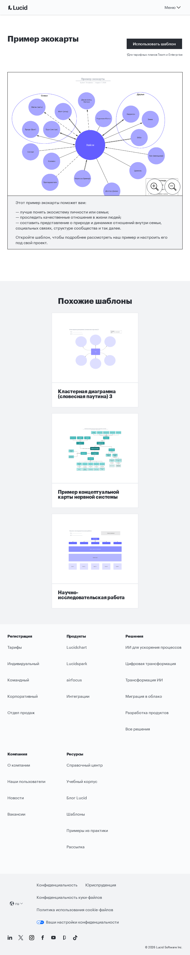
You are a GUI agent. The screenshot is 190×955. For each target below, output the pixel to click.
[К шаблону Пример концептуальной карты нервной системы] (95, 460)
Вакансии (16, 814)
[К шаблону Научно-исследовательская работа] (95, 561)
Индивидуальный (23, 663)
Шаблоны (76, 814)
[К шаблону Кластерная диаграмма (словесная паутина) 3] (95, 360)
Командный (18, 679)
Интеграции (78, 696)
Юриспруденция (100, 884)
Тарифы (14, 647)
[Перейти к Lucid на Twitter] (20, 937)
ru (17, 903)
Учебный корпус (82, 781)
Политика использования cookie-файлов (75, 909)
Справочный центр (85, 765)
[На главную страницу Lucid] (23, 7)
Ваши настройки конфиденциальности (82, 922)
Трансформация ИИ (144, 679)
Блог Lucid (77, 797)
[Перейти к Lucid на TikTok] (75, 937)
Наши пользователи (26, 781)
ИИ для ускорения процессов (153, 647)
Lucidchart (77, 647)
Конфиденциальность (57, 884)
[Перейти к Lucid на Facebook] (42, 937)
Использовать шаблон (154, 43)
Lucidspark (77, 663)
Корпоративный (22, 696)
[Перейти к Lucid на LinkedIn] (9, 937)
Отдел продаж (21, 712)
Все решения (137, 728)
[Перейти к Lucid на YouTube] (53, 937)
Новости (15, 797)
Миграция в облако (143, 696)
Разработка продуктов (146, 712)
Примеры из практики (87, 830)
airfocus (74, 679)
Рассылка (76, 846)
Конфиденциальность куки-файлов (69, 897)
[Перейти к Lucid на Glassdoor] (64, 937)
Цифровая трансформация (150, 663)
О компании (18, 765)
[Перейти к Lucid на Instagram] (31, 937)
